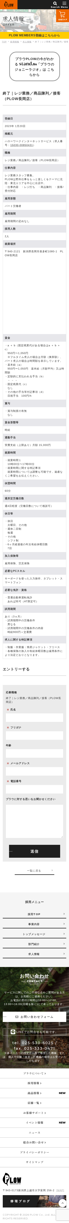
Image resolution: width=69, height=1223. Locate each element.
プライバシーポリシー (34, 1152)
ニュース (34, 1132)
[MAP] (60, 1190)
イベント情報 (34, 1122)
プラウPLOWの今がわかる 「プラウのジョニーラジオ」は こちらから (34, 67)
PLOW (8, 4)
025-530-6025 (38, 1043)
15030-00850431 (21, 145)
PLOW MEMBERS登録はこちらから (34, 35)
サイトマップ (34, 1162)
